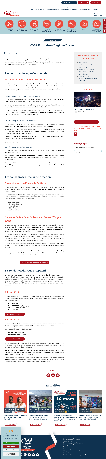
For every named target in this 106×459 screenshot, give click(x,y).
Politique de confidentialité (72, 451)
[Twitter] (37, 454)
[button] (74, 151)
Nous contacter (68, 447)
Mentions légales (68, 449)
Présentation (83, 62)
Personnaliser (11, 450)
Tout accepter (11, 443)
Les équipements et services (88, 65)
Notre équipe (83, 74)
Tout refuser (11, 446)
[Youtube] (33, 454)
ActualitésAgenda (97, 8)
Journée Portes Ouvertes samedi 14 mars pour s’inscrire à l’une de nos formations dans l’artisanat (65, 418)
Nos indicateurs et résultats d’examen (88, 79)
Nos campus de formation (71, 439)
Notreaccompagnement (53, 8)
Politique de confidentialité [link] (11, 454)
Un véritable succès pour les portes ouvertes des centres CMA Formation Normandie (39, 417)
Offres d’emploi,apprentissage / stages (69, 8)
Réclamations (67, 453)
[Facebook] (75, 134)
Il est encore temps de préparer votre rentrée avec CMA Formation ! (15, 417)
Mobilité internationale (86, 69)
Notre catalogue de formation (73, 443)
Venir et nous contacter (86, 72)
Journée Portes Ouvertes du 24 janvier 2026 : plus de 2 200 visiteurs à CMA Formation (90, 417)
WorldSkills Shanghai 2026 (84, 109)
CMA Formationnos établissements (37, 8)
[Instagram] (25, 454)
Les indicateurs (67, 441)
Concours (83, 67)
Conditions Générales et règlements (74, 455)
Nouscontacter (98, 14)
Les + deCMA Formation (85, 8)
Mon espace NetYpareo (70, 445)
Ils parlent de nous (85, 76)
